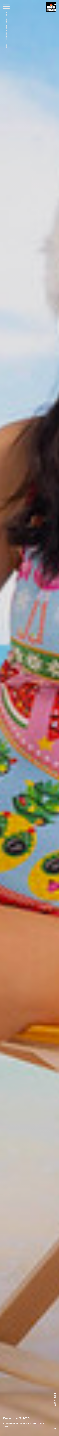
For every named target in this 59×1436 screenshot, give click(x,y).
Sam (5, 1426)
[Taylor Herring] (51, 7)
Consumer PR (10, 1423)
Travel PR (25, 1423)
